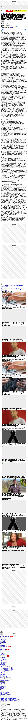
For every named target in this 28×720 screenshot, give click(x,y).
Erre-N (3, 653)
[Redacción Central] (2, 20)
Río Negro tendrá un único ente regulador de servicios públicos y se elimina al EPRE (13, 461)
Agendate (4, 649)
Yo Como (3, 663)
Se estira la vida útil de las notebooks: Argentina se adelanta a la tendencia (13, 307)
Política (2, 638)
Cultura (2, 652)
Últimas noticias (5, 7)
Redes (2, 648)
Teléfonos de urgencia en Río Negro (10, 699)
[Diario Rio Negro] (1, 708)
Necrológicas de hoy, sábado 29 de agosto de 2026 (14, 444)
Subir (3, 707)
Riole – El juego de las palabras (8, 697)
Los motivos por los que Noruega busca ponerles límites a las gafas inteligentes (13, 324)
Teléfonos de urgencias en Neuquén (10, 700)
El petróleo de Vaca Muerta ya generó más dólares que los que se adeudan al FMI (13, 515)
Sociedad (2, 657)
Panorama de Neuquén (7, 667)
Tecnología (4, 662)
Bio (2, 661)
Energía (2, 641)
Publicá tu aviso (4, 692)
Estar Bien (4, 656)
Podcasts (2, 675)
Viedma (2, 688)
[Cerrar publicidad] (1, 632)
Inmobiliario (3, 676)
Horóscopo (4, 659)
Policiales (3, 674)
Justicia (3, 640)
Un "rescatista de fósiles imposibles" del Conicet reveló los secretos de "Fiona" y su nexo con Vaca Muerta (13, 566)
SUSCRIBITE (20, 11)
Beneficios (3, 703)
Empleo (2, 691)
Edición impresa (4, 680)
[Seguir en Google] (1, 31)
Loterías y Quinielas (5, 694)
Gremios (3, 639)
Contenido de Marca (5, 679)
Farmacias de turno (5, 695)
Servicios (2, 645)
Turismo (2, 644)
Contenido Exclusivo (5, 677)
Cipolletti (2, 687)
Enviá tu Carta (5, 673)
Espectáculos (4, 13)
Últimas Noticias (6, 636)
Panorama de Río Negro (7, 668)
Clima (2, 658)
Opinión (2, 664)
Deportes (3, 650)
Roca (18, 7)
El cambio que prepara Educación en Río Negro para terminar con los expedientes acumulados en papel (13, 478)
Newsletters (5, 646)
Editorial (3, 665)
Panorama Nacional (6, 670)
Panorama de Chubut (7, 669)
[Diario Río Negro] (3, 10)
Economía (3, 642)
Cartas (3, 671)
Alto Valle (2, 683)
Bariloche (22, 7)
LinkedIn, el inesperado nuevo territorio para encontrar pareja (12, 340)
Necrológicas (4, 693)
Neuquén (13, 7)
